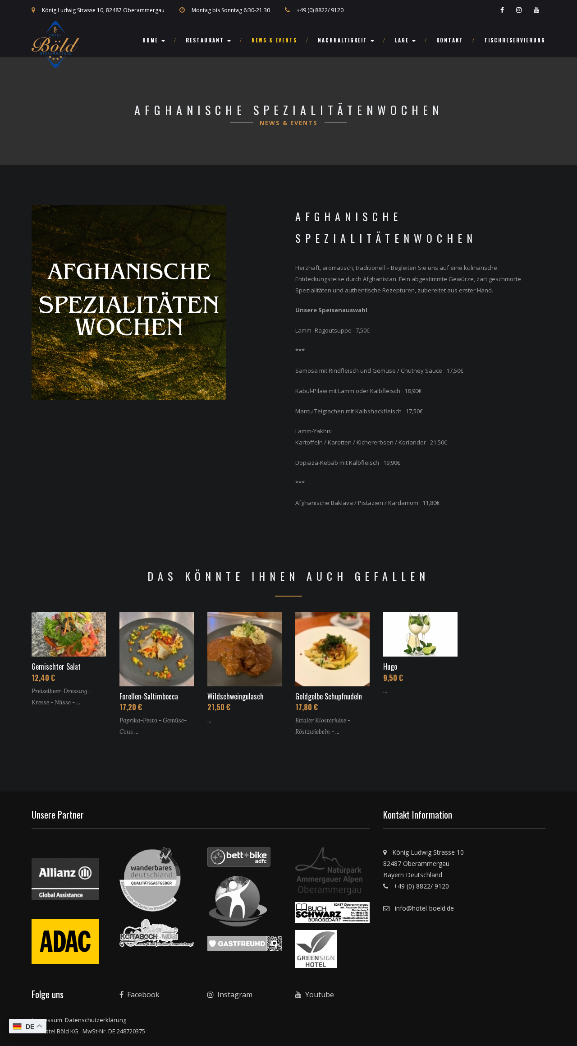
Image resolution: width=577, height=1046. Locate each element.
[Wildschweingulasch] (244, 647)
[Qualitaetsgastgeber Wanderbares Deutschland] (150, 882)
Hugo (390, 666)
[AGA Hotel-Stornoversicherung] (65, 882)
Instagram (233, 995)
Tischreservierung (514, 40)
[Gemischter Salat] (69, 633)
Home (151, 40)
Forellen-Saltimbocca (148, 696)
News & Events (274, 40)
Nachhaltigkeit (344, 40)
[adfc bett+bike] (238, 860)
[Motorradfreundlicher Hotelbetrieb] (65, 939)
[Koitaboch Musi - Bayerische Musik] (156, 936)
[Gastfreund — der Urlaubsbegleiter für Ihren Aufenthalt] (244, 946)
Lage (403, 40)
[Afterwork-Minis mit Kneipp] (238, 904)
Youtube (318, 995)
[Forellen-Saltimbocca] (156, 647)
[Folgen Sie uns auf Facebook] (503, 10)
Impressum (47, 1020)
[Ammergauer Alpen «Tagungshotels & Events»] (328, 874)
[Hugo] (420, 633)
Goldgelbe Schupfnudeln (328, 696)
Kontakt (449, 40)
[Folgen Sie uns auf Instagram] (520, 10)
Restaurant (206, 40)
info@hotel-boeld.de (422, 908)
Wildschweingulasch (235, 696)
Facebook (142, 995)
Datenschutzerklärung (95, 1020)
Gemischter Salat (56, 666)
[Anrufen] (291, 10)
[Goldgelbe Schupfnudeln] (332, 647)
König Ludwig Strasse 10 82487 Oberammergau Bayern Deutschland (423, 863)
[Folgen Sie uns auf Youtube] (537, 10)
